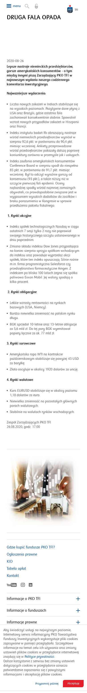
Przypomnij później (46, 683)
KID (10, 561)
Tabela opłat (16, 568)
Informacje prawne (22, 622)
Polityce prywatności (39, 657)
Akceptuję (73, 683)
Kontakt (13, 576)
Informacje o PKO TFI (23, 599)
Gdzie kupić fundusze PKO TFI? (31, 547)
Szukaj (24, 4)
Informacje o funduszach (26, 610)
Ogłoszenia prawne (22, 554)
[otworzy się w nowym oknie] (34, 4)
